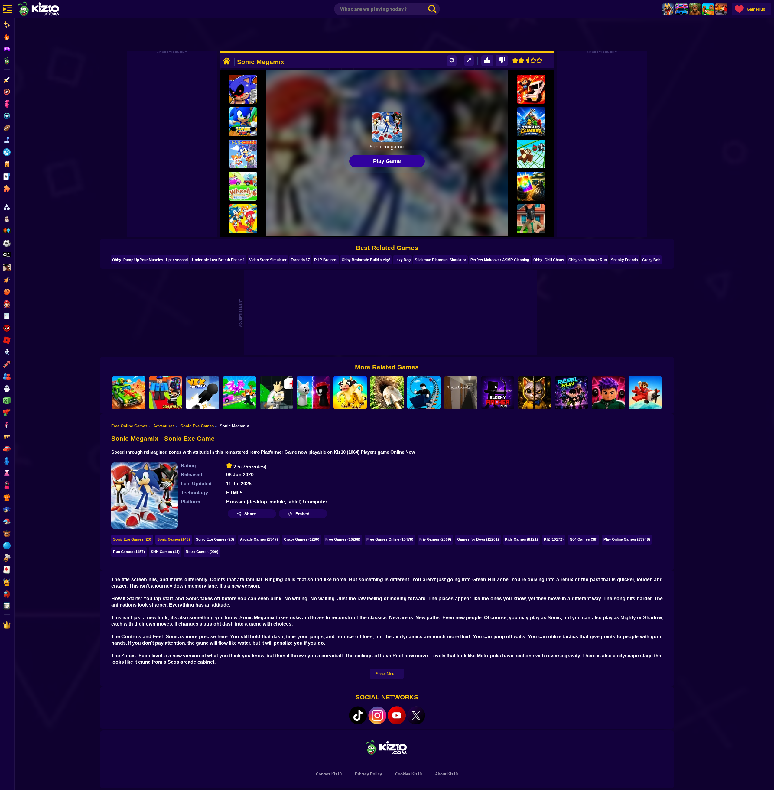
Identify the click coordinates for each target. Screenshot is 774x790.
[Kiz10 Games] (387, 747)
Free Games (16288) (342, 539)
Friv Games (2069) (435, 539)
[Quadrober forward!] (531, 218)
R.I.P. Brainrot (325, 260)
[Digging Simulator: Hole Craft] (387, 392)
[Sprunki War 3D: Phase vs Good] (313, 392)
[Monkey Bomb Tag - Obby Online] (531, 154)
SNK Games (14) (165, 552)
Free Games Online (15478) (389, 539)
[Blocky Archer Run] (497, 392)
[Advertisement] (387, 34)
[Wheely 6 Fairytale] (243, 186)
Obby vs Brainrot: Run (587, 260)
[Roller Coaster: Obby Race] (424, 392)
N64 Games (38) (583, 539)
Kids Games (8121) (521, 539)
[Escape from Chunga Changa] (695, 9)
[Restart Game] (452, 60)
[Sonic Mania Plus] (243, 218)
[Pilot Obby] (645, 392)
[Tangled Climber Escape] (531, 121)
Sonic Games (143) (173, 539)
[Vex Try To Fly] (202, 392)
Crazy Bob (651, 260)
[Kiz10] (48, 10)
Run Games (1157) (129, 552)
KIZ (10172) (554, 539)
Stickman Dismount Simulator (440, 260)
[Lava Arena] (721, 9)
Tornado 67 (300, 260)
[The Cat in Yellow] (534, 392)
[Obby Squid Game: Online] (608, 392)
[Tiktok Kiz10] (358, 715)
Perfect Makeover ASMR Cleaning (499, 260)
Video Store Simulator (268, 260)
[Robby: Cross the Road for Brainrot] (239, 392)
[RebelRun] (571, 392)
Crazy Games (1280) (301, 539)
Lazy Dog (403, 260)
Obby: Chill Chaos (548, 260)
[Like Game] (487, 60)
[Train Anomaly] (460, 392)
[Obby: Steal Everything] (165, 392)
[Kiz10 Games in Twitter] (416, 715)
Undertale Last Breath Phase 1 (218, 260)
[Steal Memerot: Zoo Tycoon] (350, 392)
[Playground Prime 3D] (531, 89)
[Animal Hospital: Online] (668, 9)
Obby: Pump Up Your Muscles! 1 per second (150, 260)
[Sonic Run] (243, 121)
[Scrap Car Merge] (128, 392)
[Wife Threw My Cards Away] (531, 186)
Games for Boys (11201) (478, 539)
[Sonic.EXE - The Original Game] (243, 89)
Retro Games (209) (202, 552)
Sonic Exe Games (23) (132, 539)
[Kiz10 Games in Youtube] (397, 715)
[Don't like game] (502, 60)
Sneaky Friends (624, 260)
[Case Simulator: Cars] (681, 9)
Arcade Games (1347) (259, 539)
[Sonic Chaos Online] (243, 154)
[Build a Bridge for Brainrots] (708, 9)
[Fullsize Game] (469, 60)
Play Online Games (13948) (626, 539)
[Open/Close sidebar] (8, 9)
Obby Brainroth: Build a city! (366, 260)
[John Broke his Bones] (276, 392)
